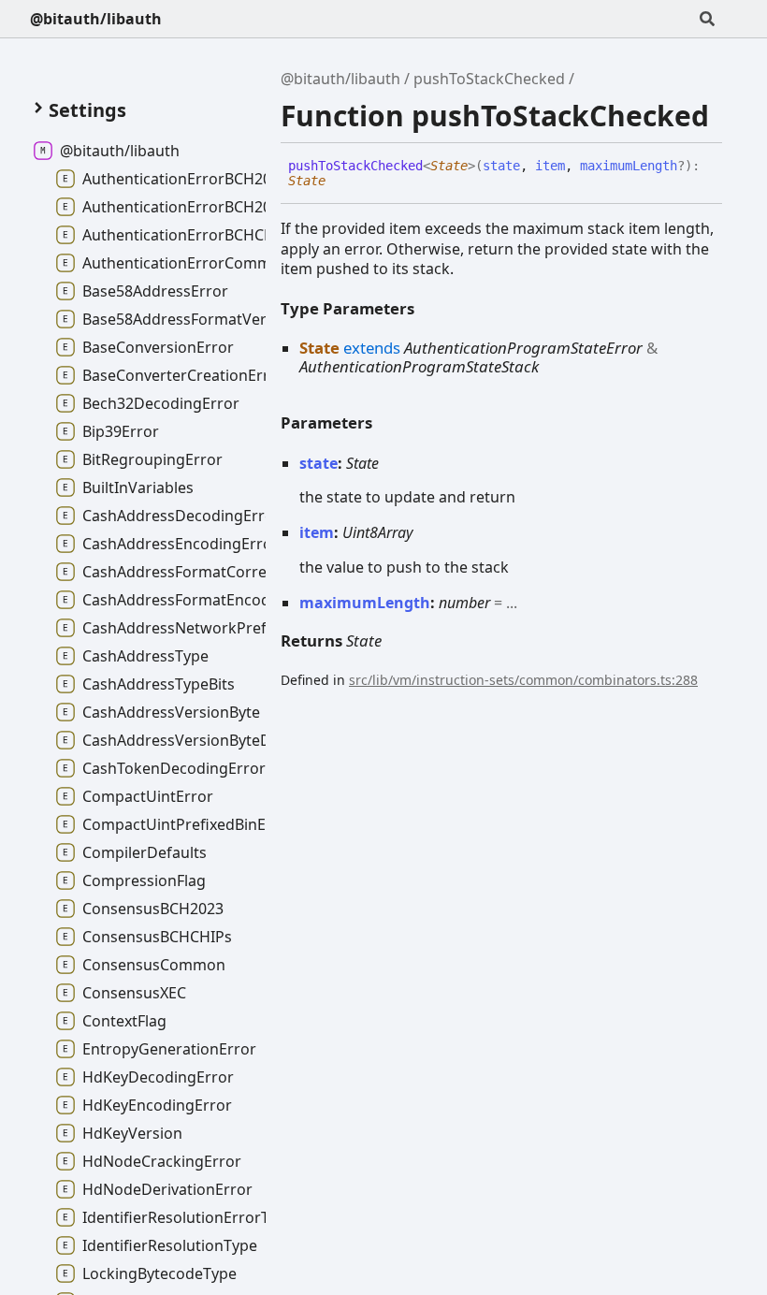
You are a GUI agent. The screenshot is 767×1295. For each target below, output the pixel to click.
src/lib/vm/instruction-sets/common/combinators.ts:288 (523, 680)
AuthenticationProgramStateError (523, 347)
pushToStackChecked (489, 78)
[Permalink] (339, 181)
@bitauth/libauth (96, 18)
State (449, 165)
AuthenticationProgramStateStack (419, 366)
